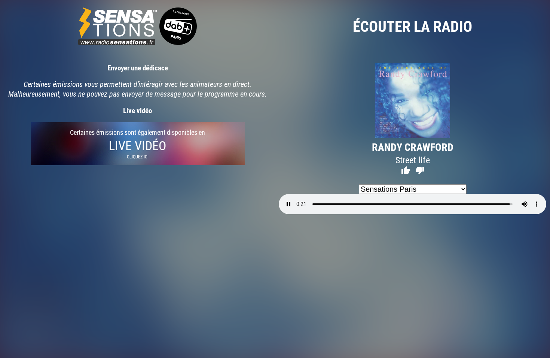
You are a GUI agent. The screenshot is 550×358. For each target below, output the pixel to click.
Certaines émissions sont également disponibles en (137, 144)
